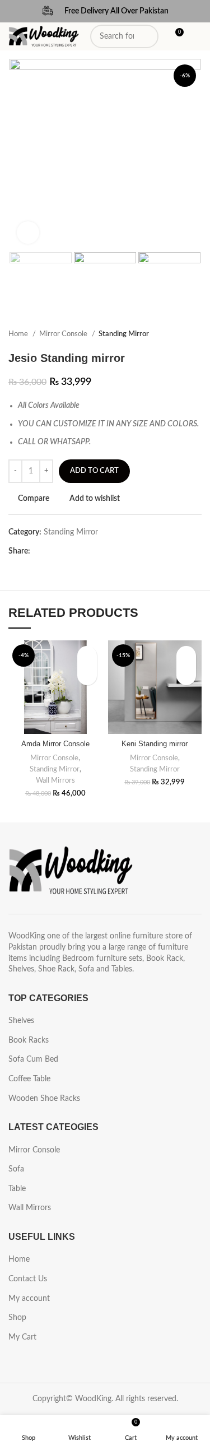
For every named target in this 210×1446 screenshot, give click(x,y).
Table (17, 1189)
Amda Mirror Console (55, 744)
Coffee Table (29, 1079)
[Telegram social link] (91, 551)
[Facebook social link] (39, 551)
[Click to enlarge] (28, 232)
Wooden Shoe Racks (44, 1099)
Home (19, 334)
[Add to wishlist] (87, 656)
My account (29, 1299)
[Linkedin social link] (78, 551)
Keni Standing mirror (155, 744)
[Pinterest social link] (65, 551)
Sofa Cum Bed (33, 1059)
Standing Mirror (124, 334)
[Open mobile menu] (197, 36)
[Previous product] (173, 334)
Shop (17, 1318)
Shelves (21, 1021)
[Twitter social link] (52, 551)
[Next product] (196, 334)
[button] (87, 675)
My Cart (22, 1337)
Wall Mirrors (55, 780)
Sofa (16, 1169)
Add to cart (94, 471)
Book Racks (28, 1040)
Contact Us (27, 1279)
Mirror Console (64, 334)
